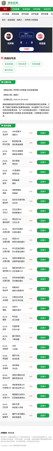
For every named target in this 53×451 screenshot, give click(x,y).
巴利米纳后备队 (18, 278)
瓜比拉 (15, 203)
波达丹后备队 (17, 229)
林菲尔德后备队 (18, 242)
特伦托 (15, 164)
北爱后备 (6, 232)
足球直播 (15, 9)
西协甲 (5, 290)
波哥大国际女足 (18, 375)
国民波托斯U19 (18, 268)
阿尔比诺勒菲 (17, 151)
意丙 (4, 154)
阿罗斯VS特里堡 (31, 20)
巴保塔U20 (7, 388)
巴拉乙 (5, 212)
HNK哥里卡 (16, 131)
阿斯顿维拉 (16, 190)
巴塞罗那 (15, 326)
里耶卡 (15, 135)
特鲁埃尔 (15, 287)
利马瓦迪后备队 (18, 248)
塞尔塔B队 (16, 336)
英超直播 (15, 14)
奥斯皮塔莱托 (17, 154)
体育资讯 (47, 9)
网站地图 (23, 446)
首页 (5, 9)
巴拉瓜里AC (17, 209)
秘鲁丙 (5, 417)
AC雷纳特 (16, 170)
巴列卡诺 (15, 329)
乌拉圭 (15, 368)
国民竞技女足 (17, 378)
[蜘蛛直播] (10, 6)
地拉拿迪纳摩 (17, 144)
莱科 (14, 183)
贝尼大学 (15, 222)
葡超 (4, 310)
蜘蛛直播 (11, 433)
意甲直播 (34, 14)
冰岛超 (5, 300)
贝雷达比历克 (17, 297)
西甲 (4, 329)
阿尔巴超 (6, 144)
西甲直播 (25, 14)
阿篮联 (5, 359)
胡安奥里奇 (16, 417)
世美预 (5, 368)
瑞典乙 (19, 20)
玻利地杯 (6, 222)
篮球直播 (26, 9)
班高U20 (15, 239)
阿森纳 (15, 193)
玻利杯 (5, 203)
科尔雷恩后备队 (18, 252)
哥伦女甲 (6, 378)
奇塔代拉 (15, 174)
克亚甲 (5, 135)
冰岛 (14, 346)
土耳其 (15, 349)
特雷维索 (15, 180)
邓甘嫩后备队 (17, 281)
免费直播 (36, 64)
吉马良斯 (15, 320)
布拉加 (15, 317)
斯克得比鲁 (16, 141)
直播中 (43, 133)
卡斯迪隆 (15, 339)
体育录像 (36, 9)
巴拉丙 (5, 407)
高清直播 (9, 64)
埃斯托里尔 (16, 310)
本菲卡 (15, 307)
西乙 (4, 339)
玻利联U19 (7, 271)
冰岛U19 (6, 398)
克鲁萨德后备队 (18, 261)
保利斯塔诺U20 (18, 385)
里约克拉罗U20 (18, 388)
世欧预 (5, 349)
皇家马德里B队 (18, 291)
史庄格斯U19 (17, 271)
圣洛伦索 (15, 359)
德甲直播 (44, 14)
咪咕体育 (22, 64)
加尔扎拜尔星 (17, 300)
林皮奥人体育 (17, 407)
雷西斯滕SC (17, 213)
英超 (4, 193)
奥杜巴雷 (15, 404)
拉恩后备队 (16, 232)
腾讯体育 (9, 70)
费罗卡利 (15, 355)
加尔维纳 (15, 161)
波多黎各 (15, 365)
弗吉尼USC (16, 219)
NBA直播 (5, 14)
